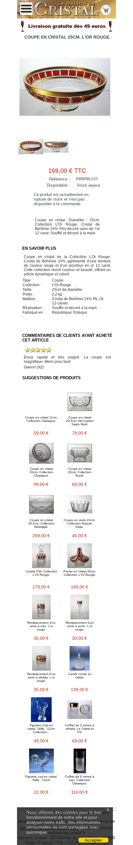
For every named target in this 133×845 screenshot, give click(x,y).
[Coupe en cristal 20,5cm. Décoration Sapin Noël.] (79, 401)
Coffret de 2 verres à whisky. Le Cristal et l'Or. (79, 729)
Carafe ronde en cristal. (80, 675)
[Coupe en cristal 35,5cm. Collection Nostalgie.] (41, 504)
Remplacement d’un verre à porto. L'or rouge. (80, 626)
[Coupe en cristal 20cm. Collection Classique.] (41, 453)
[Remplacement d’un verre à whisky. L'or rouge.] (41, 658)
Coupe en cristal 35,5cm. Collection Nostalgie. (41, 523)
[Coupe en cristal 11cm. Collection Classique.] (41, 401)
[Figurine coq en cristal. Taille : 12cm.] (41, 761)
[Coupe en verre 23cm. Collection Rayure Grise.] (79, 504)
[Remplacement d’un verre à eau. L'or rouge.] (41, 607)
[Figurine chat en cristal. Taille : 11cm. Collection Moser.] (41, 709)
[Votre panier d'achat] (106, 9)
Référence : (59, 179)
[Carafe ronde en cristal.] (79, 658)
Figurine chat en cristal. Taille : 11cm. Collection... (41, 729)
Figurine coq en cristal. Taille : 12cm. (41, 778)
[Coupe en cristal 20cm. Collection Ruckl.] (79, 453)
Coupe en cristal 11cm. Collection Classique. (41, 419)
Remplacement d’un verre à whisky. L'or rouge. (41, 677)
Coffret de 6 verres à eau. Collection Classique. (79, 780)
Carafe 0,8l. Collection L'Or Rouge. (41, 573)
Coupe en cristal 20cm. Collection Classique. (41, 472)
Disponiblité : (58, 185)
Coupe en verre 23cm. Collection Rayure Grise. (80, 523)
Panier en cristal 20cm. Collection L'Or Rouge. (79, 573)
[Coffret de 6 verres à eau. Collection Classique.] (79, 761)
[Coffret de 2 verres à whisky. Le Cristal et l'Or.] (79, 709)
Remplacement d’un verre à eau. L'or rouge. (41, 626)
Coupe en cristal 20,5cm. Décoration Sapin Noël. (80, 421)
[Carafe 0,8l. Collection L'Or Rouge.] (41, 555)
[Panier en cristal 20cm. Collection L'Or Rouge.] (79, 555)
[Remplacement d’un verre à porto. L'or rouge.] (79, 607)
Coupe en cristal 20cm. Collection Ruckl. (80, 472)
